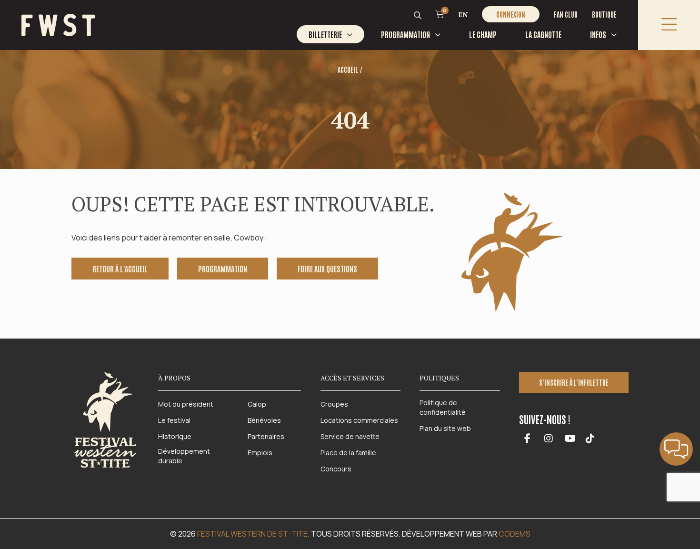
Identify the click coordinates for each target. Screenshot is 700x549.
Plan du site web (445, 428)
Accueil (348, 69)
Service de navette (350, 436)
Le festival (174, 420)
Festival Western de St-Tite (252, 534)
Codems (514, 534)
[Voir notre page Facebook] (527, 439)
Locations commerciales (359, 420)
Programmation (405, 34)
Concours (335, 468)
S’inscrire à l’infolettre (574, 382)
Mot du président (185, 404)
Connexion (510, 14)
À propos (174, 377)
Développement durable (184, 456)
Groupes (334, 404)
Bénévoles (264, 420)
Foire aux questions (327, 268)
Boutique (604, 14)
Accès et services (352, 377)
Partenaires (266, 436)
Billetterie (325, 34)
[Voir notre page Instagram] (548, 439)
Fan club (566, 14)
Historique (174, 436)
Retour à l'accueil (120, 268)
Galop (257, 404)
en (463, 14)
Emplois (260, 452)
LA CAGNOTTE (543, 34)
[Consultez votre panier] (440, 14)
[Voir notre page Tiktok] (590, 439)
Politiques (439, 377)
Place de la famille (348, 452)
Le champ (483, 34)
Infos (598, 34)
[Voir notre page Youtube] (570, 439)
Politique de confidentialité (443, 407)
